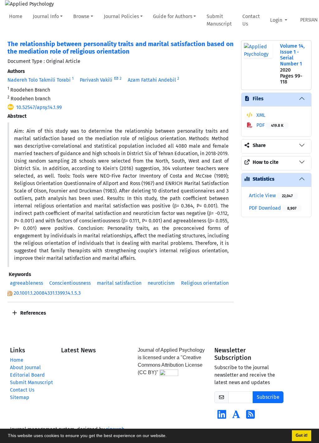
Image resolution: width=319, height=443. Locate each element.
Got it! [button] (301, 435)
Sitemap (19, 397)
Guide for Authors (172, 16)
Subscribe (268, 397)
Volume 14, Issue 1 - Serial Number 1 (292, 55)
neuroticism (161, 283)
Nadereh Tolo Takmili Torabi (39, 80)
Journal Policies (121, 16)
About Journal (25, 367)
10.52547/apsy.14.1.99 (39, 107)
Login (276, 20)
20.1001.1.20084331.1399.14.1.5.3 (47, 293)
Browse (81, 16)
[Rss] (250, 416)
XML (260, 115)
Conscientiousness (70, 283)
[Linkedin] (221, 416)
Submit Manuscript (219, 20)
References (32, 313)
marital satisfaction (119, 283)
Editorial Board (27, 375)
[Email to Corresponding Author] (116, 78)
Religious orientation (205, 283)
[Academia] (236, 416)
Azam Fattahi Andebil (152, 80)
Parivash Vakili (96, 80)
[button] (169, 436)
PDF (269, 125)
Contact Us (251, 20)
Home (15, 16)
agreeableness (26, 283)
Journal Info (46, 16)
